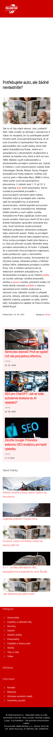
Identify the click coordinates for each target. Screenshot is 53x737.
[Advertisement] (26, 45)
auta (19, 187)
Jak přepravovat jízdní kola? (19, 593)
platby (46, 275)
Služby (47, 315)
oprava (16, 282)
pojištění (30, 285)
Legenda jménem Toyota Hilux (20, 518)
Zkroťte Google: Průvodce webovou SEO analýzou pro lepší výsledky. (25, 444)
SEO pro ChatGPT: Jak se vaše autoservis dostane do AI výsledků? (24, 398)
